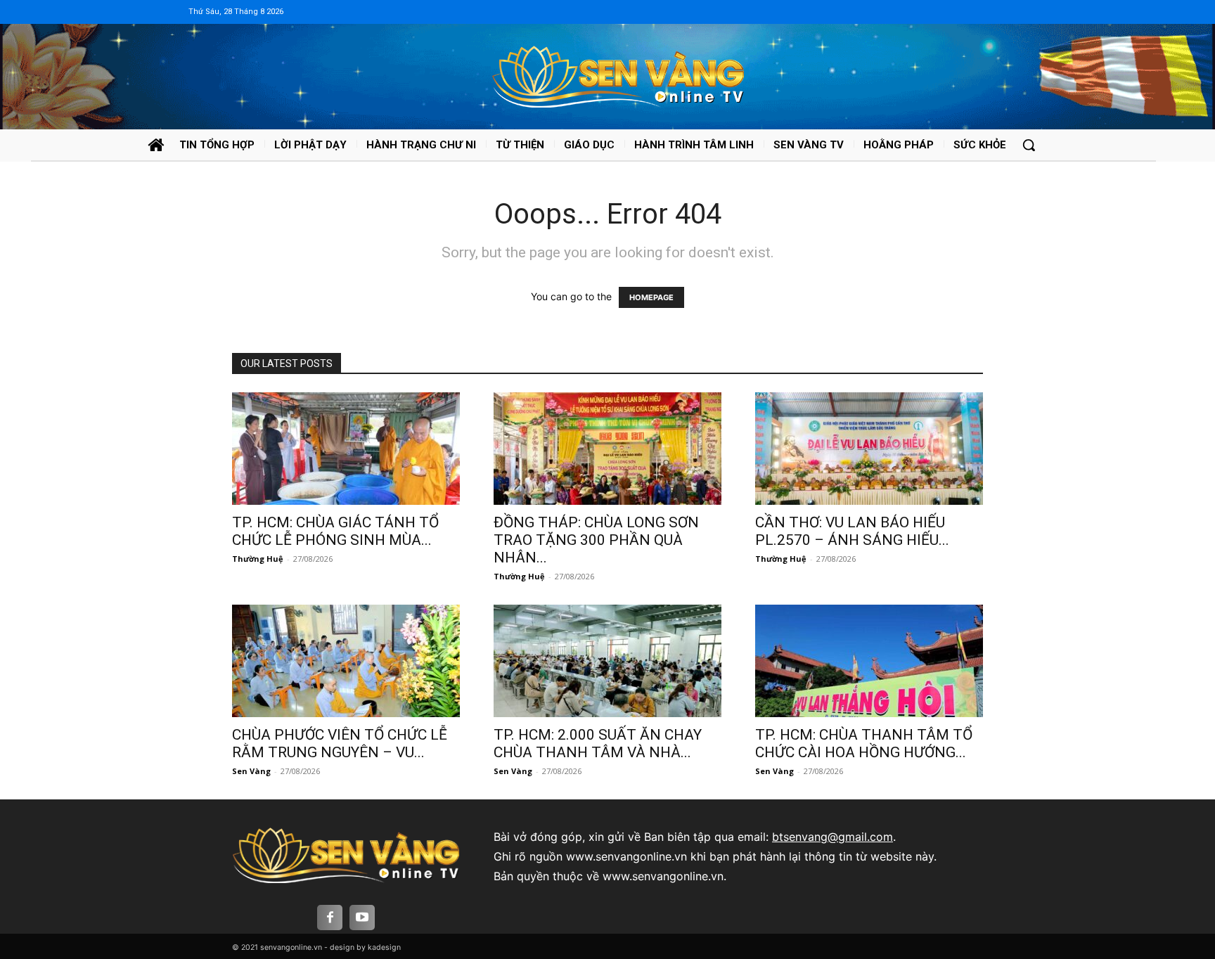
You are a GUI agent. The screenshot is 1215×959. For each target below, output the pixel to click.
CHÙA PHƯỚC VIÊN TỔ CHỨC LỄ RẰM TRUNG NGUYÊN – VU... (339, 743)
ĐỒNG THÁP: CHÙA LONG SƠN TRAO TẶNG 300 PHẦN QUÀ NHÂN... (596, 540)
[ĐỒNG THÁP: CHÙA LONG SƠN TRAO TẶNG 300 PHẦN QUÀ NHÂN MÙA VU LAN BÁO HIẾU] (607, 448)
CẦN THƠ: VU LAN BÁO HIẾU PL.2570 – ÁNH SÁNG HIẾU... (852, 531)
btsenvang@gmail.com (832, 837)
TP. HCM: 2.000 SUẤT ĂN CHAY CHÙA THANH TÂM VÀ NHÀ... (598, 743)
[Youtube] (362, 917)
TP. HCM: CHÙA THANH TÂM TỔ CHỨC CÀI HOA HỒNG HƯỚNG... (863, 743)
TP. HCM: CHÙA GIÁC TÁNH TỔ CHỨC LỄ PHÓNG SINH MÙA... (335, 531)
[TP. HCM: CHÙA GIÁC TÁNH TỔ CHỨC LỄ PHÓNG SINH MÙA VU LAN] (346, 448)
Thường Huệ (257, 558)
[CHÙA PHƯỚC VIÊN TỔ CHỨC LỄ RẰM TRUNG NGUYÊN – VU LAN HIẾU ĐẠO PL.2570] (346, 661)
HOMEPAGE (651, 297)
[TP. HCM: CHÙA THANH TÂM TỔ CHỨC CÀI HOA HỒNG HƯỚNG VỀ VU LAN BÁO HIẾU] (869, 661)
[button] (1028, 144)
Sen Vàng (251, 771)
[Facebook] (329, 917)
